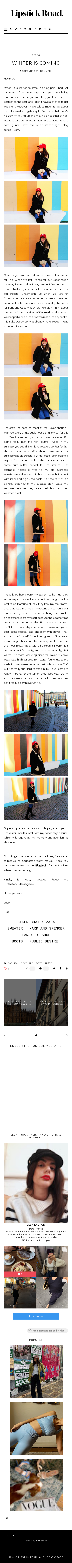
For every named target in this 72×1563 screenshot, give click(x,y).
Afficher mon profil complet (36, 1240)
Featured (27, 963)
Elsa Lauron (36, 1224)
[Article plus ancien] (67, 1035)
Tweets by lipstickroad (36, 1540)
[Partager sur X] (53, 968)
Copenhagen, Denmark (37, 71)
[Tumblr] (25, 29)
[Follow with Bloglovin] (40, 29)
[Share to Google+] (66, 968)
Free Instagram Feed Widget (49, 1330)
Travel (49, 963)
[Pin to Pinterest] (39, 968)
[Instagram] (11, 29)
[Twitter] (16, 29)
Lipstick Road (27, 1557)
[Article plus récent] (5, 1035)
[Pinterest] (21, 29)
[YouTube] (30, 29)
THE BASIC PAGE (53, 1557)
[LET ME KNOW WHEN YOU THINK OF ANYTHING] (36, 1510)
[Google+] (35, 29)
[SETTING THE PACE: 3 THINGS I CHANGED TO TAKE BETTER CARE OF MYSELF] (36, 1454)
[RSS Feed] (50, 29)
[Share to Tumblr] (59, 968)
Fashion (13, 963)
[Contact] (45, 29)
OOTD (39, 963)
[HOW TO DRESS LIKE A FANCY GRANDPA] (36, 1397)
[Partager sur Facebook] (26, 968)
